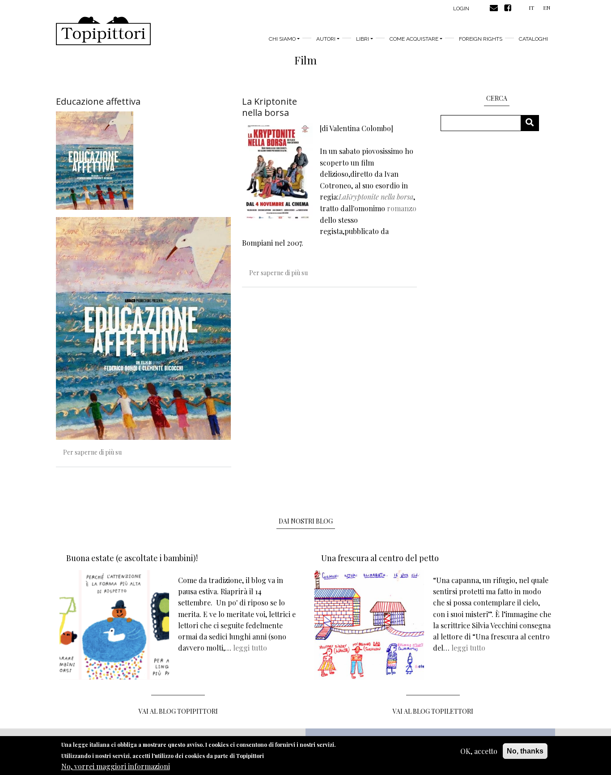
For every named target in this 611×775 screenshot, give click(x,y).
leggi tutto (250, 647)
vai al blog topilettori (433, 711)
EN (546, 7)
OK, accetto (478, 751)
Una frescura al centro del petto (380, 558)
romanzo (401, 208)
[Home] (103, 31)
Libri (362, 39)
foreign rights (480, 39)
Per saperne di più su (92, 452)
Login (461, 8)
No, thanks (525, 751)
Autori (325, 39)
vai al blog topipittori (178, 711)
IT (531, 7)
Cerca (533, 123)
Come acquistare (414, 39)
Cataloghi (533, 39)
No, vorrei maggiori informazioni (115, 766)
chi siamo (282, 39)
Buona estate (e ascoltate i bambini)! (132, 558)
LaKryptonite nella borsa (376, 196)
